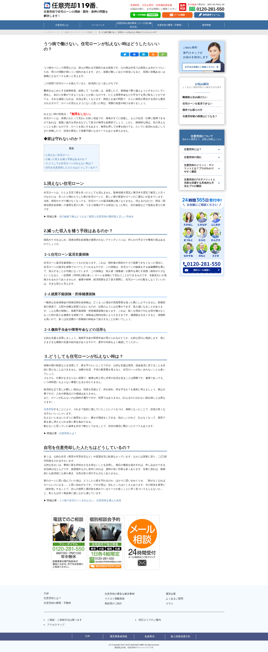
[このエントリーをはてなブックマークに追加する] (144, 54)
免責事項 (149, 636)
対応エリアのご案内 (150, 620)
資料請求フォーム (211, 14)
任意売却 (49, 409)
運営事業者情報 (118, 636)
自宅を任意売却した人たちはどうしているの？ (71, 167)
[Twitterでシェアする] (125, 54)
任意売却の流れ (192, 157)
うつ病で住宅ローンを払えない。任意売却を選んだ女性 (90, 500)
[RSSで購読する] (153, 54)
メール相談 (179, 14)
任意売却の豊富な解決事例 (119, 593)
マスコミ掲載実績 (115, 598)
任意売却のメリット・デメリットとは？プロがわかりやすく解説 (199, 168)
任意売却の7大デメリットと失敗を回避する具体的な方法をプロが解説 (199, 182)
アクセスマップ (56, 624)
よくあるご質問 (174, 598)
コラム (169, 603)
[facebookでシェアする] (134, 54)
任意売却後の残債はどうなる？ (200, 116)
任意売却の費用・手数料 (57, 603)
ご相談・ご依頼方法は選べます (64, 620)
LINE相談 (147, 14)
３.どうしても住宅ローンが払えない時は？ (69, 163)
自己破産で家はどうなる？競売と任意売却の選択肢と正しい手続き (96, 216)
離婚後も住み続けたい (195, 97)
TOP (46, 593)
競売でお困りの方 (192, 110)
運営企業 (171, 593)
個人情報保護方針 (180, 636)
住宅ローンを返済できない (197, 103)
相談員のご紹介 (113, 603)
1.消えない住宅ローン (57, 155)
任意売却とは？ (68, 433)
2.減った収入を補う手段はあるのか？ (66, 159)
